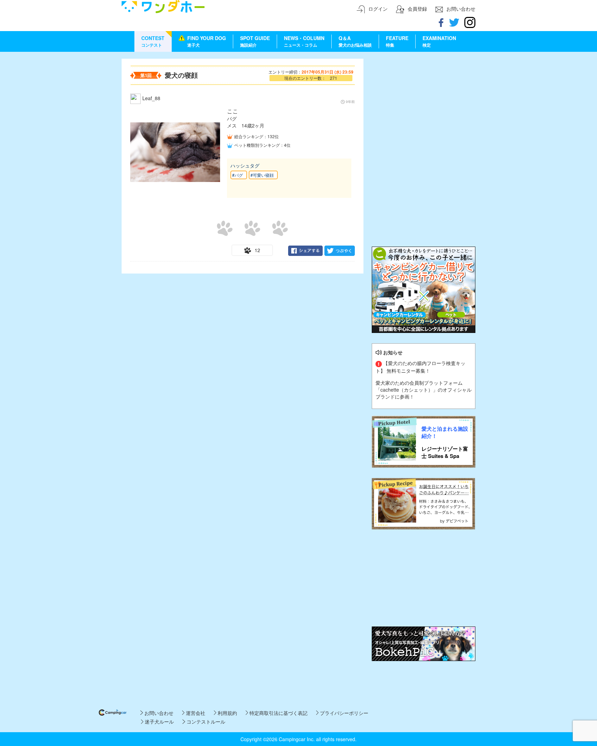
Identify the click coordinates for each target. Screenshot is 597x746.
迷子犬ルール (158, 721)
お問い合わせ (158, 712)
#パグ (237, 175)
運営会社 (194, 712)
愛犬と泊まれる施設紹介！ (444, 432)
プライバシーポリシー (343, 712)
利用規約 (226, 712)
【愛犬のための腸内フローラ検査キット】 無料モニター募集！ (420, 367)
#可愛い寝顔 (262, 175)
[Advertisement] (423, 102)
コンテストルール (205, 721)
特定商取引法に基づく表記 (277, 712)
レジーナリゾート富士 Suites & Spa (444, 452)
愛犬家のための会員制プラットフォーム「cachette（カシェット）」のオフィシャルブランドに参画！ (424, 389)
